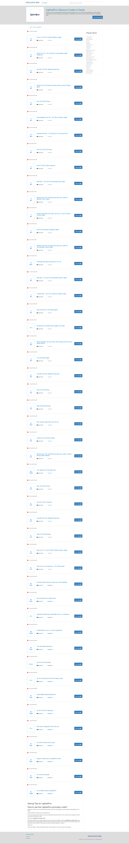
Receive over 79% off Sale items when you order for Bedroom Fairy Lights (52, 198)
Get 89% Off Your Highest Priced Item (48, 518)
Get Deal (77, 39)
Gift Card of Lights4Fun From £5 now (48, 726)
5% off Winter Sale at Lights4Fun (46, 790)
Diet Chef (88, 66)
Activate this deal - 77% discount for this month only (52, 133)
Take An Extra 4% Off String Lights (47, 310)
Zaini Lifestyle (89, 58)
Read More (50, 40)
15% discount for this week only (46, 470)
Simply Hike (88, 65)
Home (31, 27)
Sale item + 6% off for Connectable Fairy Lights (51, 181)
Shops (34, 27)
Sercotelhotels (89, 61)
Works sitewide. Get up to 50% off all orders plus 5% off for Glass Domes (54, 342)
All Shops (44, 3)
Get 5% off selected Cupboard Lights (48, 229)
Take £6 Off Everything (43, 406)
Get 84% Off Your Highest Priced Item (48, 374)
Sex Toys (88, 67)
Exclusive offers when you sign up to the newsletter (52, 582)
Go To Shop (97, 17)
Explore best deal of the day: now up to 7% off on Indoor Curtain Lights (53, 214)
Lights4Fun (39, 27)
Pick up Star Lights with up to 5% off (47, 422)
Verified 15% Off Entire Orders (46, 438)
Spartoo (88, 42)
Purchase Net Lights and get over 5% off (49, 262)
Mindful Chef (89, 51)
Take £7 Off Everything (43, 534)
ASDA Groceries (89, 63)
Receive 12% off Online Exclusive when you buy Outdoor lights (54, 86)
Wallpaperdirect (89, 45)
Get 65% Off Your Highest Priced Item (48, 69)
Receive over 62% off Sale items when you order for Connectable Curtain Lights (52, 246)
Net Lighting (88, 54)
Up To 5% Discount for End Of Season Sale (50, 678)
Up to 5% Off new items (44, 662)
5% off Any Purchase (43, 774)
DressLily (88, 43)
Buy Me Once (89, 73)
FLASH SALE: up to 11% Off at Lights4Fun (49, 630)
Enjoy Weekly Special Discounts (46, 694)
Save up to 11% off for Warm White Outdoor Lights (52, 550)
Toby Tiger (88, 47)
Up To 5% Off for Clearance (45, 710)
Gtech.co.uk (88, 55)
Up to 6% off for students (44, 502)
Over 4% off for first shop (44, 149)
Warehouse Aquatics (90, 50)
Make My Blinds (89, 39)
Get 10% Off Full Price (43, 101)
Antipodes (88, 46)
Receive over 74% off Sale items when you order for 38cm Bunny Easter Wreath (54, 454)
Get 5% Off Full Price (43, 390)
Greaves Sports (89, 71)
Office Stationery (89, 53)
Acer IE (87, 41)
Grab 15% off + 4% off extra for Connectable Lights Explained (52, 54)
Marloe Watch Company (91, 59)
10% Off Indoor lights (43, 358)
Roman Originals (89, 70)
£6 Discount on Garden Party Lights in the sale (51, 326)
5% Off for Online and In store (46, 742)
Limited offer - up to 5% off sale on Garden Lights (51, 294)
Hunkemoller (89, 38)
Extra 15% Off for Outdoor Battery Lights (49, 37)
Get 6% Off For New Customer (46, 165)
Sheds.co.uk (89, 69)
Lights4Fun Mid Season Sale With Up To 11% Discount (53, 614)
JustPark (88, 49)
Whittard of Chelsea (90, 57)
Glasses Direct (89, 62)
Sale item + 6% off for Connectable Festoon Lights (52, 278)
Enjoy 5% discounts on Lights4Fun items (49, 758)
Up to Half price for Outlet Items (46, 598)
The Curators (89, 36)
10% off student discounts (44, 646)
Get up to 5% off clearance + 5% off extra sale (50, 566)
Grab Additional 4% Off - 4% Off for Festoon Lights (52, 117)
